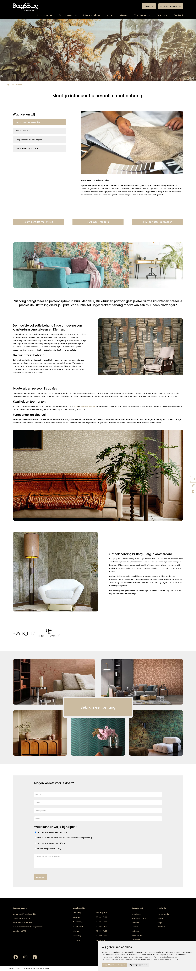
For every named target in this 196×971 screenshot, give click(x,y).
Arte (76, 406)
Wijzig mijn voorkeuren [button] (138, 965)
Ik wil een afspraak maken (157, 221)
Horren (135, 927)
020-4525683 (27, 922)
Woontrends (163, 914)
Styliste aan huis (23, 131)
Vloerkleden (137, 935)
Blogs (160, 922)
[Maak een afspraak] (193, 491)
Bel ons (147, 6)
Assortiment (66, 15)
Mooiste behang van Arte (27, 148)
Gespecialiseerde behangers (29, 139)
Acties (110, 15)
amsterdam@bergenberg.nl (31, 927)
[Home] (8, 85)
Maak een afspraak (169, 6)
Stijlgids (161, 918)
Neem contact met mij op (38, 221)
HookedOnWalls (88, 406)
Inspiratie (42, 15)
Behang (135, 931)
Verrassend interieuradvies (28, 122)
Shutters (136, 939)
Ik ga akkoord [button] (108, 965)
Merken (124, 15)
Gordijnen (136, 914)
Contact (178, 15)
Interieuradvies (91, 15)
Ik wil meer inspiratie (98, 221)
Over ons (162, 15)
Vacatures (140, 15)
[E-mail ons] (193, 479)
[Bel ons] (193, 485)
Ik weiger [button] (121, 965)
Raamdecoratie (139, 918)
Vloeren (135, 922)
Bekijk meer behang (98, 707)
